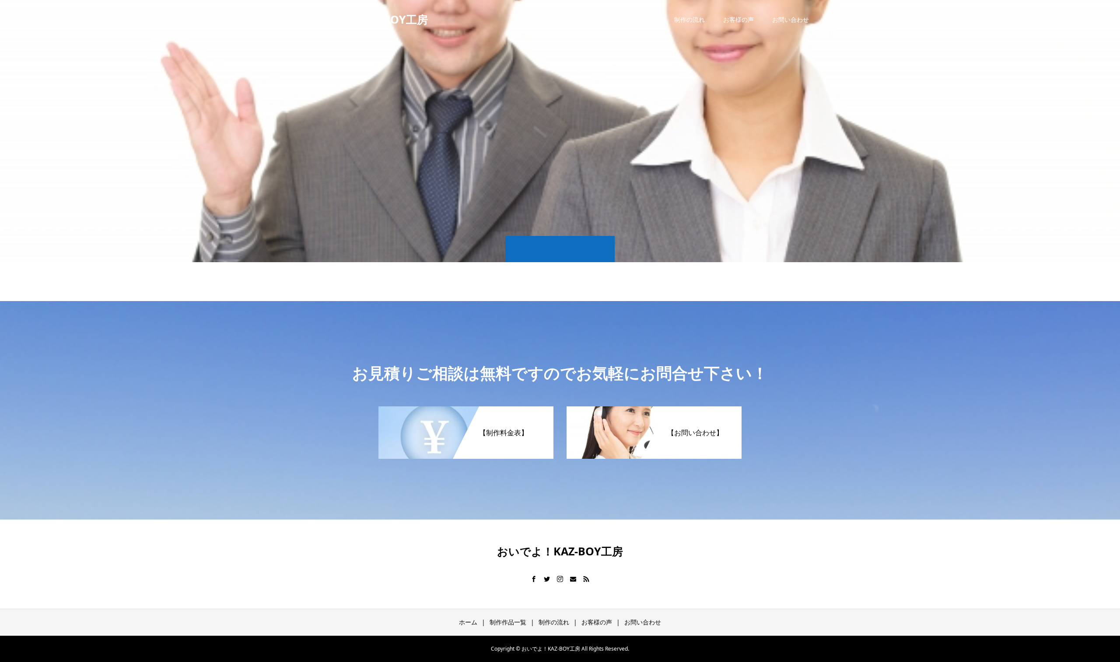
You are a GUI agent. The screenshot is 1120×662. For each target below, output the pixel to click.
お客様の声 (738, 19)
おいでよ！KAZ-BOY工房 (365, 19)
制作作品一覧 (637, 19)
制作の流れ (689, 19)
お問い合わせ (790, 19)
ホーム (591, 19)
